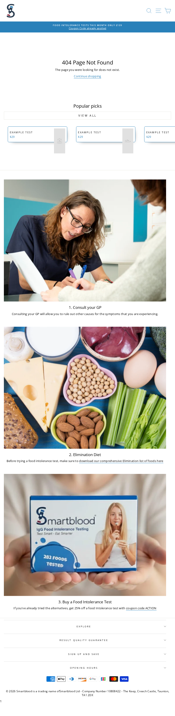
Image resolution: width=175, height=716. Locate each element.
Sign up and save (84, 654)
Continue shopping (87, 76)
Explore (84, 626)
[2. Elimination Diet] (85, 388)
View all (87, 116)
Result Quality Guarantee (83, 640)
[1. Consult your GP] (85, 240)
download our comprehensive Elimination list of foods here (121, 461)
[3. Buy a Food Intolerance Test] (85, 535)
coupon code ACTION (141, 608)
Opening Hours (84, 667)
